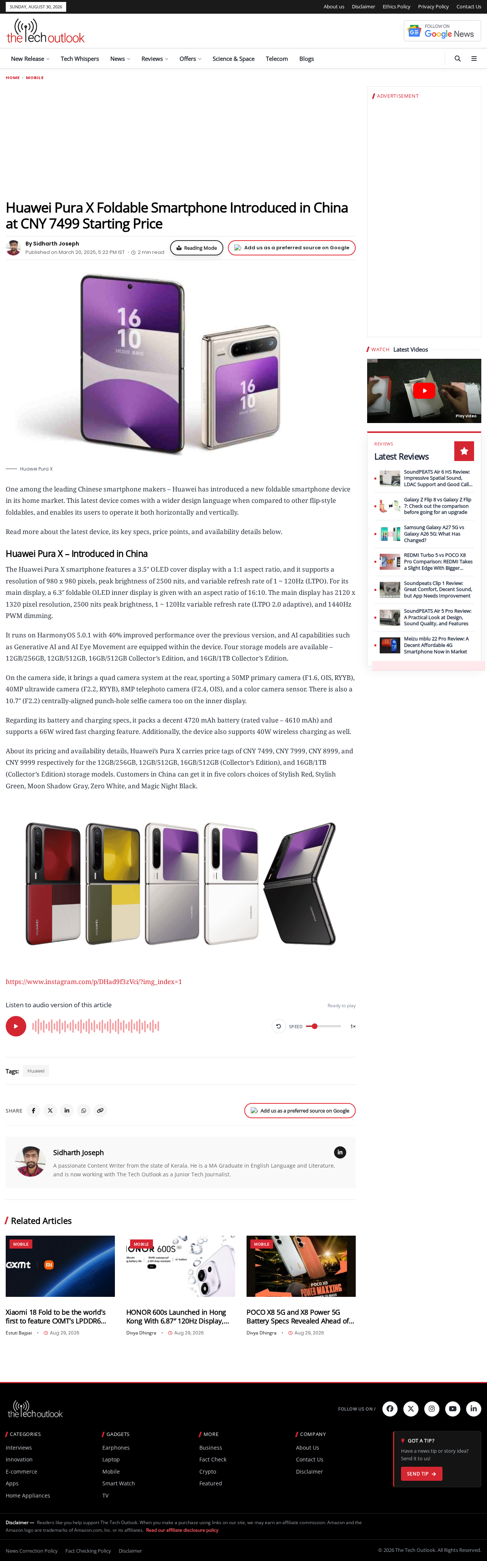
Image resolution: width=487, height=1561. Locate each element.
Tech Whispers (80, 58)
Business (210, 1447)
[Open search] (457, 58)
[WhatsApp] (84, 1110)
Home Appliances (28, 1495)
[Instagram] (431, 1409)
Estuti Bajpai (19, 1333)
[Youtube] (452, 1409)
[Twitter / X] (50, 1110)
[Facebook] (33, 1110)
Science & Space (234, 58)
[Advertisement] (181, 139)
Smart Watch (118, 1483)
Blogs (306, 58)
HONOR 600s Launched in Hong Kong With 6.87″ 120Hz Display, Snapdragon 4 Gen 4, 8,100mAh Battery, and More (176, 1316)
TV (105, 1495)
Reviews (152, 58)
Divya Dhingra (141, 1333)
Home (13, 78)
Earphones (116, 1447)
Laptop (111, 1459)
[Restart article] (279, 1026)
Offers (188, 58)
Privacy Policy (433, 6)
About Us (307, 1447)
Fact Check (212, 1459)
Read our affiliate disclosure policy (182, 1530)
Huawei (36, 1070)
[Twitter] (411, 1409)
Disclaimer (363, 6)
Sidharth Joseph (78, 1152)
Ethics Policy (397, 6)
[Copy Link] (100, 1110)
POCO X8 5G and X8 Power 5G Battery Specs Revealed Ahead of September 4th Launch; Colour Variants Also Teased (298, 1316)
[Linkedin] (473, 1409)
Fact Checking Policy (88, 1550)
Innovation (19, 1459)
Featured (210, 1483)
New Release (27, 58)
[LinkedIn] (67, 1110)
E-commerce (21, 1471)
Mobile (34, 78)
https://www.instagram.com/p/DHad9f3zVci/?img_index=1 (94, 981)
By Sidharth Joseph (52, 243)
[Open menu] (474, 58)
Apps (12, 1483)
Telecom (277, 58)
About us (334, 6)
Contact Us (469, 6)
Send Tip (418, 1474)
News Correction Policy (32, 1550)
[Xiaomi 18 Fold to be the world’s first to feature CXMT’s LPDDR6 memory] (60, 1266)
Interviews (19, 1447)
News (117, 58)
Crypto (207, 1471)
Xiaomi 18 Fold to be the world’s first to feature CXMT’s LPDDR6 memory (56, 1316)
